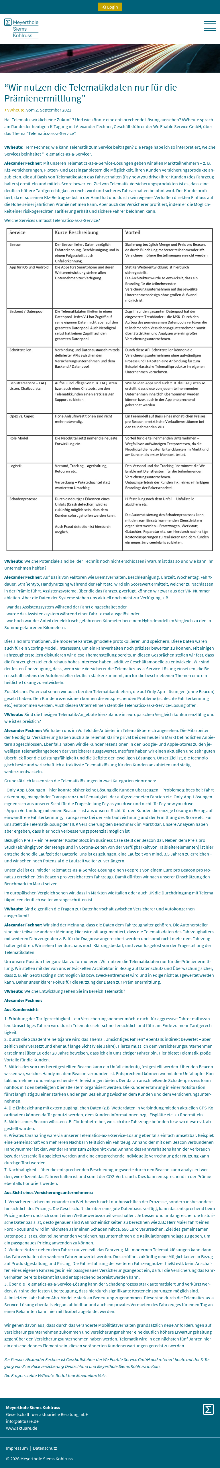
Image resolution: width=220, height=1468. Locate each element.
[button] (210, 26)
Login (112, 7)
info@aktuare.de (22, 1421)
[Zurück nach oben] (208, 1451)
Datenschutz (45, 1448)
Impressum (17, 1448)
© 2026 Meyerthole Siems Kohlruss (39, 1458)
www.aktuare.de (21, 1428)
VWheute (15, 110)
